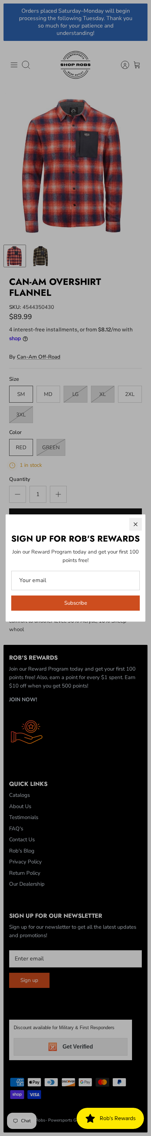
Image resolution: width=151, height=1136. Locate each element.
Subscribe (75, 602)
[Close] (135, 524)
